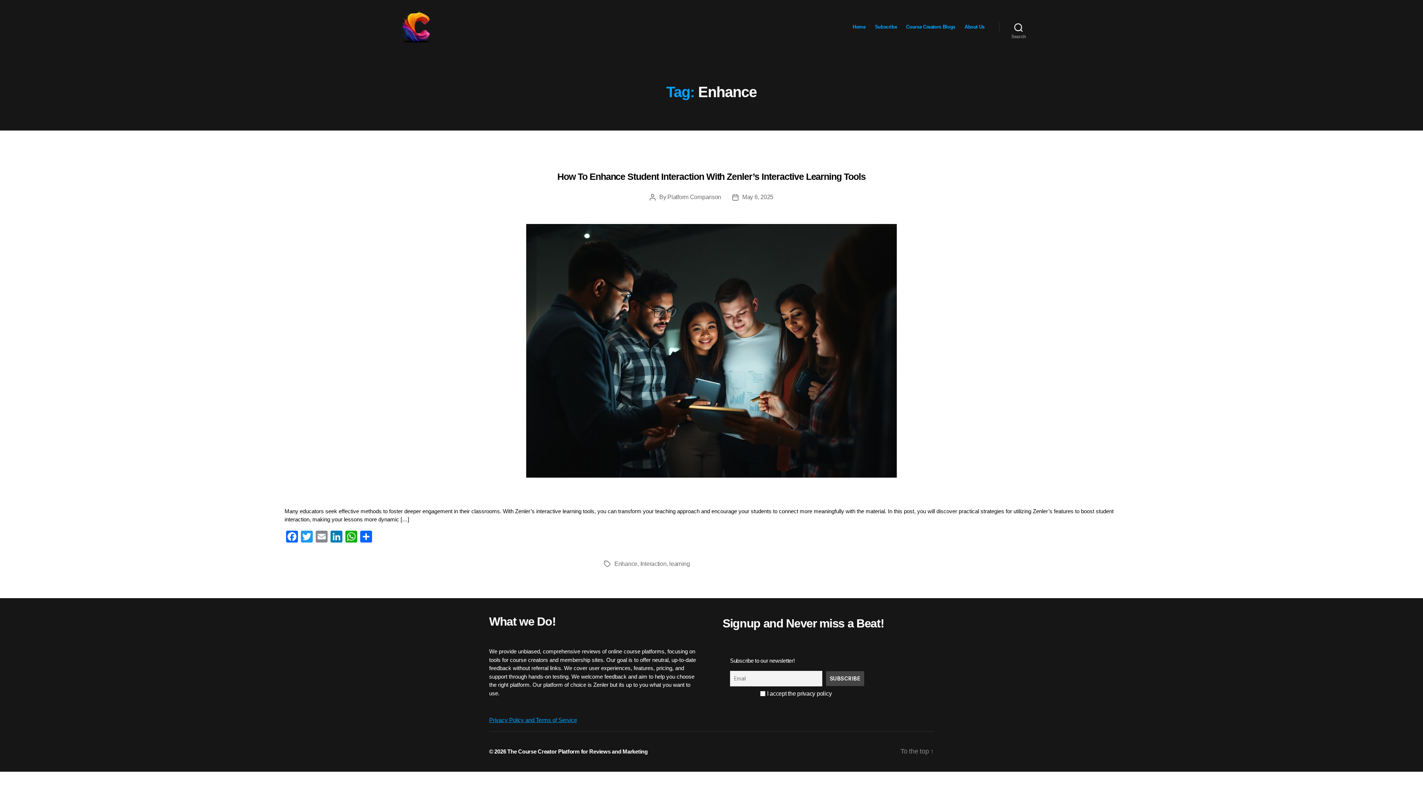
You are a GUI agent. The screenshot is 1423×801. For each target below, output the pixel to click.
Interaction (653, 564)
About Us (975, 27)
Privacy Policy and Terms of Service (533, 720)
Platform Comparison (694, 197)
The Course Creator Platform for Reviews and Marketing (577, 751)
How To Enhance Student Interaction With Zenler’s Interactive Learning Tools (711, 176)
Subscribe (886, 27)
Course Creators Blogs (930, 27)
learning (679, 564)
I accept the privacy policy (799, 693)
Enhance (625, 564)
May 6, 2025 (757, 197)
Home (859, 27)
